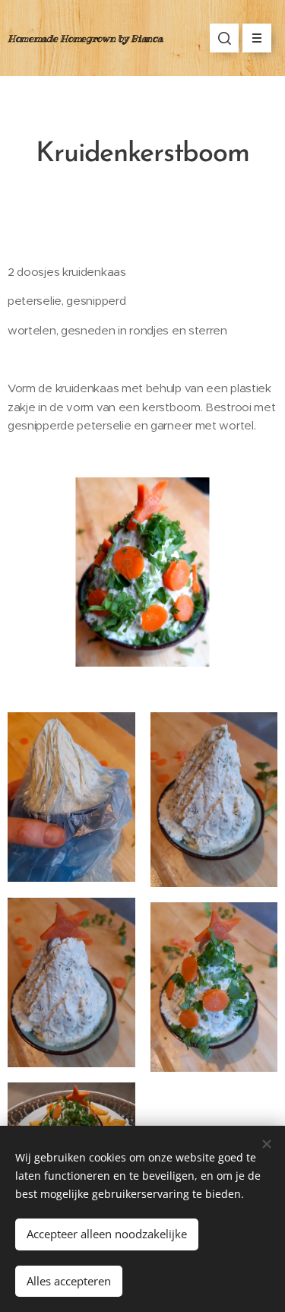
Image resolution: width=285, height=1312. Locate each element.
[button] (224, 38)
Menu (256, 38)
